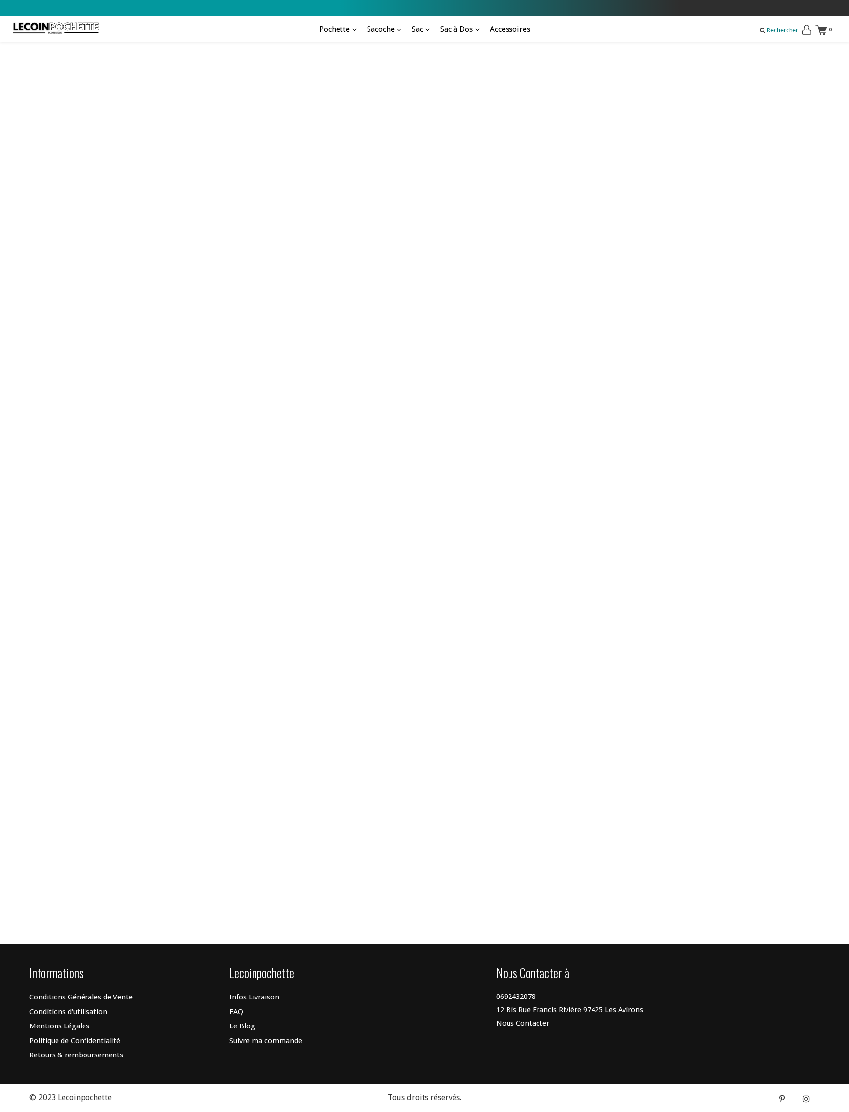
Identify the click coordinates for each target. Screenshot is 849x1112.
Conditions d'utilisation (68, 1011)
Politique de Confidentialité (74, 1040)
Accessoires (510, 29)
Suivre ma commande (265, 1040)
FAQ (236, 1011)
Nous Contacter (522, 1023)
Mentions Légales (59, 1026)
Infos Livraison (254, 997)
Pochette (335, 29)
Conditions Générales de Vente (81, 997)
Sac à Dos (457, 29)
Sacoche (381, 29)
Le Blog (242, 1026)
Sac (418, 29)
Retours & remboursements (76, 1055)
